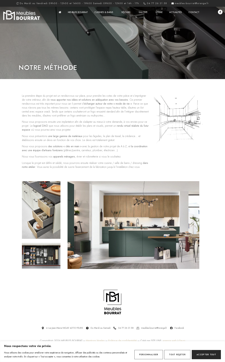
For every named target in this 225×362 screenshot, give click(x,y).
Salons (143, 12)
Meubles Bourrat (78, 12)
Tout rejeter (177, 354)
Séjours (125, 12)
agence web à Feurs (174, 341)
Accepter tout (206, 354)
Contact (193, 12)
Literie (159, 12)
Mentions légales (95, 341)
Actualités (175, 12)
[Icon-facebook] (220, 12)
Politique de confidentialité (122, 341)
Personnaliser (148, 354)
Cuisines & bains (103, 12)
